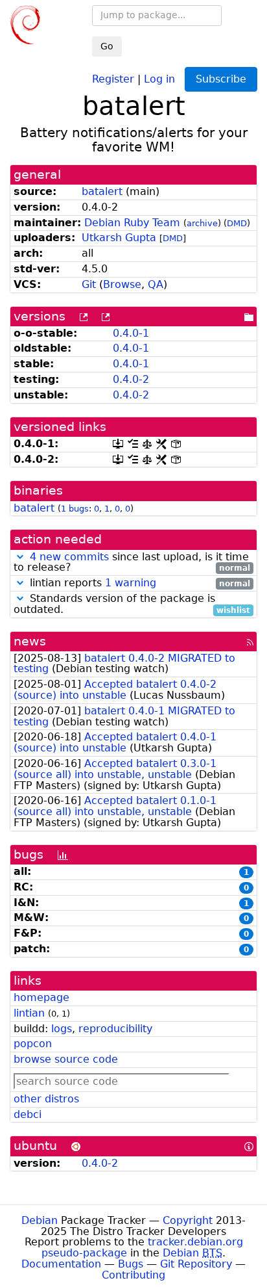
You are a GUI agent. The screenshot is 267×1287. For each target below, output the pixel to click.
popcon (33, 1043)
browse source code (66, 1059)
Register (113, 78)
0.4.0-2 (131, 379)
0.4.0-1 (131, 333)
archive (202, 223)
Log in (159, 78)
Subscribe (221, 79)
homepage (41, 997)
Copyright (188, 1220)
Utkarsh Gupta (119, 237)
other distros (46, 1099)
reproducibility (115, 1028)
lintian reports (138, 583)
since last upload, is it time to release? (132, 563)
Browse (122, 284)
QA (155, 284)
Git (89, 284)
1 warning (130, 583)
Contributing (133, 1275)
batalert (102, 191)
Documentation (61, 1264)
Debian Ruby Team (132, 222)
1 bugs (75, 509)
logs (61, 1028)
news (30, 641)
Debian (39, 1220)
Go (106, 46)
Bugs (130, 1264)
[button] (20, 557)
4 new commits (69, 557)
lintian (29, 1013)
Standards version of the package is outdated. (132, 604)
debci (27, 1114)
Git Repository (196, 1264)
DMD (237, 223)
